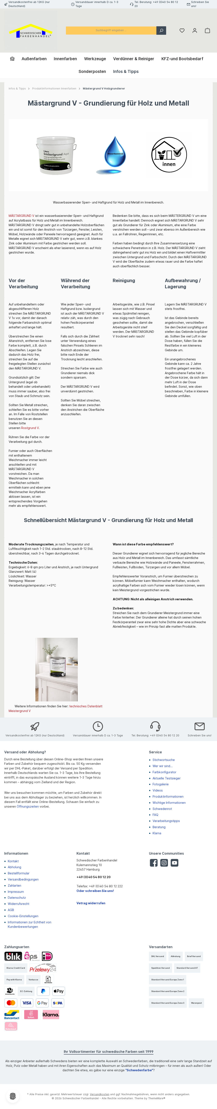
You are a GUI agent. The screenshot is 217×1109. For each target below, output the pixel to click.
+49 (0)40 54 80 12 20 (164, 735)
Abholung (14, 867)
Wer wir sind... (163, 766)
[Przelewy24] (42, 968)
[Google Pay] (42, 1003)
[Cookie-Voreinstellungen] (12, 1096)
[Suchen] (161, 30)
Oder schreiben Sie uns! (95, 891)
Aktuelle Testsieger (167, 778)
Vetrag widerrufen (91, 903)
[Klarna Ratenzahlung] (11, 1026)
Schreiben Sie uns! (199, 735)
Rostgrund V (30, 428)
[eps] (32, 956)
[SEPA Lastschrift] (57, 1003)
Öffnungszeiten (28, 806)
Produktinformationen (168, 796)
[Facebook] (154, 863)
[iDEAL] (47, 956)
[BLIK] (13, 956)
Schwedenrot (162, 809)
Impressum (16, 891)
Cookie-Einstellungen (23, 916)
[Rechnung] (48, 979)
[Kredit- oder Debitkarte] (18, 1003)
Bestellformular (18, 873)
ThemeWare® (156, 1098)
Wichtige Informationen (169, 802)
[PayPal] (43, 991)
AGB (11, 910)
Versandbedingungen (23, 879)
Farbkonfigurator (164, 772)
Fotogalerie (161, 784)
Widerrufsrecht (18, 904)
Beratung (159, 827)
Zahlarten (14, 885)
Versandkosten (99, 1094)
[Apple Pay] (58, 991)
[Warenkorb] (207, 30)
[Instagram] (164, 863)
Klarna (157, 833)
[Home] (14, 59)
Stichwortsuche (164, 760)
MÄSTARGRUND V (21, 215)
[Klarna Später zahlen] (51, 1014)
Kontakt (13, 861)
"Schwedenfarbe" (139, 1070)
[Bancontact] (11, 1014)
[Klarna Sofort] (31, 1014)
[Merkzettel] (182, 30)
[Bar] (10, 991)
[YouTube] (174, 863)
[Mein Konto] (194, 30)
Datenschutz (17, 897)
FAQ (155, 814)
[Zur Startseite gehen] (30, 30)
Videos (158, 790)
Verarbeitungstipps (166, 821)
